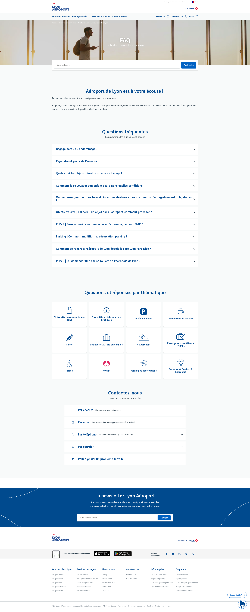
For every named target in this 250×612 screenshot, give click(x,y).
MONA (106, 371)
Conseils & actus (119, 17)
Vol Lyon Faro (57, 583)
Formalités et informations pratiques (106, 318)
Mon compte (177, 17)
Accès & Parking (143, 318)
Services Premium (83, 591)
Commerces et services (180, 318)
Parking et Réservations (143, 371)
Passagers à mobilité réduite (87, 579)
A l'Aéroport (143, 345)
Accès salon (106, 587)
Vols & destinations (61, 17)
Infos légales (157, 569)
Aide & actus (132, 569)
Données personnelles (136, 606)
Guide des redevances (159, 575)
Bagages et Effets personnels (106, 345)
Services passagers (86, 569)
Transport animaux (84, 587)
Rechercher (189, 65)
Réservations (108, 569)
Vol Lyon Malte (57, 591)
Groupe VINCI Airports (184, 587)
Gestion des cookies (163, 606)
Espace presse (181, 579)
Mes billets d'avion (108, 583)
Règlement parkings (158, 579)
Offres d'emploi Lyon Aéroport (187, 583)
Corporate (185, 2)
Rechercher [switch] (161, 17)
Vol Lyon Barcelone (59, 587)
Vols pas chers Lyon (61, 569)
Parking (104, 575)
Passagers (167, 2)
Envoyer (164, 518)
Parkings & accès (79, 17)
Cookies (150, 606)
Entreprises (176, 2)
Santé (69, 345)
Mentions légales (109, 606)
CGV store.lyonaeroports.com (162, 583)
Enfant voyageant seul (85, 583)
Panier (191, 17)
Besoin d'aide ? (236, 595)
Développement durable (184, 591)
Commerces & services (100, 17)
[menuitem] (60, 16)
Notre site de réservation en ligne (69, 318)
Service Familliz (82, 575)
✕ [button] (245, 595)
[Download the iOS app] (103, 554)
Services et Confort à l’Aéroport (180, 370)
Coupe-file (105, 591)
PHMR (69, 371)
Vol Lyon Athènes (58, 575)
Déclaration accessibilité (160, 587)
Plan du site (122, 606)
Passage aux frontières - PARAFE (180, 344)
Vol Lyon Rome (57, 579)
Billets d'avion (107, 579)
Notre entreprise (182, 575)
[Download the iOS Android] (124, 554)
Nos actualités (131, 579)
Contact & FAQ (131, 575)
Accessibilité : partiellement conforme (87, 606)
